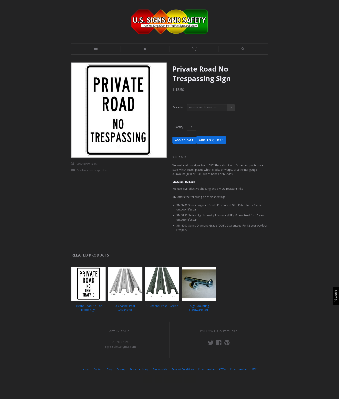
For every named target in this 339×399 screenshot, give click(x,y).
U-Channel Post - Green (162, 306)
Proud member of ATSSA (212, 369)
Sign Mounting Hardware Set (199, 308)
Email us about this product (89, 170)
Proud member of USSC (243, 369)
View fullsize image (84, 164)
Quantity (177, 127)
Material (178, 107)
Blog (109, 369)
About (85, 369)
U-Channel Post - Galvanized (126, 308)
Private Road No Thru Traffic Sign (89, 308)
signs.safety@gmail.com (120, 346)
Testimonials (160, 369)
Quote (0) (336, 296)
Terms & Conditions (183, 369)
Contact (98, 369)
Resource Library (139, 369)
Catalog (121, 369)
